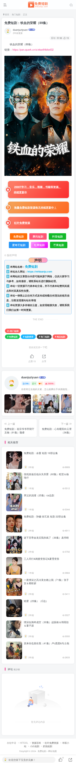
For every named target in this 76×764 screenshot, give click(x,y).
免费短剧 (42, 751)
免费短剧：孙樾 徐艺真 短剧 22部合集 (45, 516)
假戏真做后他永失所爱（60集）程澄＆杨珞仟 (46, 475)
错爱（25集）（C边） (36, 601)
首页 (6, 14)
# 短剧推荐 (28, 336)
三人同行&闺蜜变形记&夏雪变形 (41, 558)
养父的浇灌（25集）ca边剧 (39, 495)
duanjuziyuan (20, 29)
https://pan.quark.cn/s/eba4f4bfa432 (33, 49)
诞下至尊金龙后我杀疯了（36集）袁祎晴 (46, 537)
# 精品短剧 (60, 336)
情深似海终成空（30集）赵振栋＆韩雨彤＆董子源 (46, 623)
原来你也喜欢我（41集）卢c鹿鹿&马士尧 (46, 643)
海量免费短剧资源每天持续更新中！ (35, 207)
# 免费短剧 (12, 336)
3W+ (27, 383)
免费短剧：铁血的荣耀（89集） (26, 22)
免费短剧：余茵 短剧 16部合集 (41, 453)
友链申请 (11, 742)
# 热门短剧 (44, 336)
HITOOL (24, 742)
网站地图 (52, 751)
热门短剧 (16, 14)
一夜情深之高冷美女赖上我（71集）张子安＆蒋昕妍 (46, 581)
